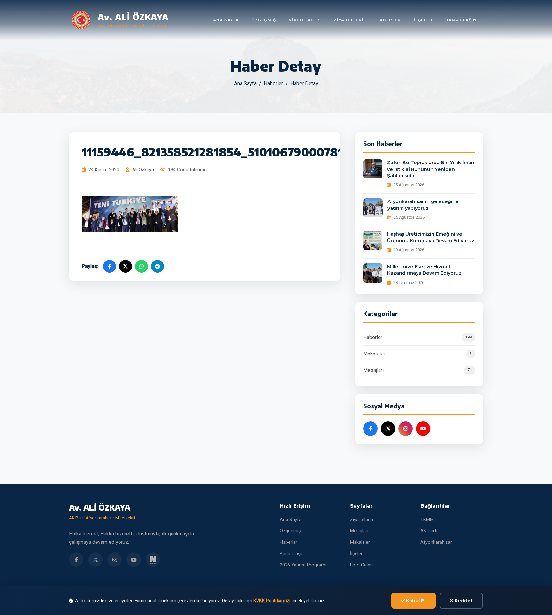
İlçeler (423, 19)
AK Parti (428, 531)
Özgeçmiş (263, 19)
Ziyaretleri (349, 19)
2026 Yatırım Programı (303, 565)
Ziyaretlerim (362, 519)
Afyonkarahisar (436, 542)
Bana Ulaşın (461, 19)
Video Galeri (305, 19)
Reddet (463, 601)
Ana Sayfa (226, 19)
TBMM (427, 519)
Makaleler (417, 354)
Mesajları (417, 370)
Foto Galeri (361, 565)
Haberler (388, 19)
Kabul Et (415, 601)
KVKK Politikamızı (272, 600)
